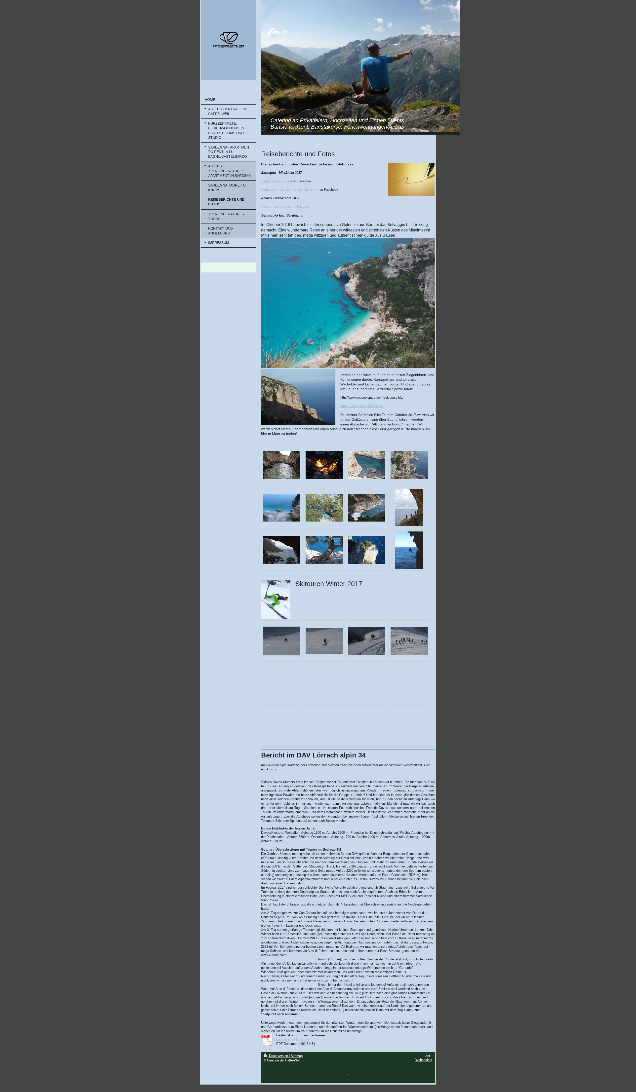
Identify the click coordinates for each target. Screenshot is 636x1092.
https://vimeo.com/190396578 (361, 406)
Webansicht (423, 1060)
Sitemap (297, 1056)
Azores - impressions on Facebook (286, 206)
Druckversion (278, 1056)
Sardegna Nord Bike (275, 181)
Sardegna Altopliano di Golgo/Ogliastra (289, 189)
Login (428, 1055)
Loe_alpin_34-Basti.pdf (292, 1039)
